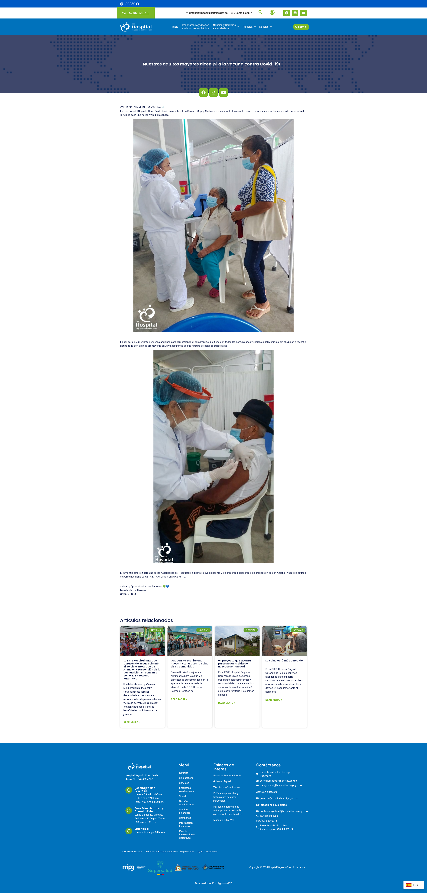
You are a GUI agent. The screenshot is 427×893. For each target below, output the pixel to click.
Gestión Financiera (184, 811)
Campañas (185, 818)
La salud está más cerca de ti (284, 662)
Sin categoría (186, 778)
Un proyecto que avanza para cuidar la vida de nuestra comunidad (234, 663)
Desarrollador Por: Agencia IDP (213, 883)
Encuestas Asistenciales (186, 789)
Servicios (184, 783)
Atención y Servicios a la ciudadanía (224, 26)
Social (182, 796)
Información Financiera (186, 824)
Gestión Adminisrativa (186, 802)
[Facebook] (286, 13)
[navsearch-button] (259, 12)
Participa (248, 27)
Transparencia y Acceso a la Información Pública (195, 26)
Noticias (264, 27)
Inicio (175, 27)
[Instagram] (295, 13)
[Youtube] (303, 13)
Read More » (131, 722)
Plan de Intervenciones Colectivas (187, 834)
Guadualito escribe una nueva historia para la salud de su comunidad (189, 663)
